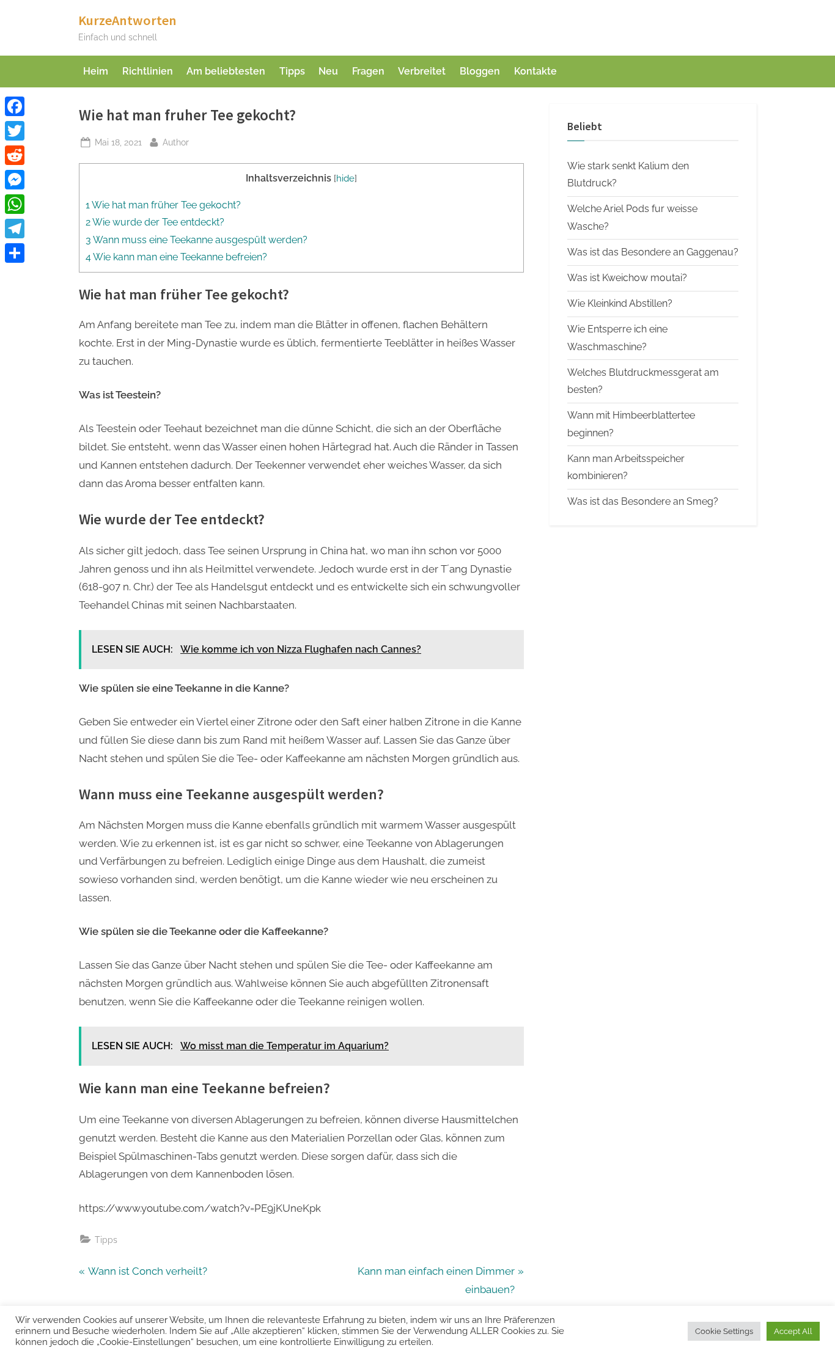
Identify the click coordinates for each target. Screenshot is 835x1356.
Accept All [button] (793, 1331)
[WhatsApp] (14, 204)
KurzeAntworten (127, 20)
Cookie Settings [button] (724, 1331)
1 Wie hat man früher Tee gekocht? (163, 205)
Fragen (368, 71)
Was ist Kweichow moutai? (627, 278)
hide (345, 178)
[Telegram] (14, 228)
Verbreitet (422, 71)
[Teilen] (14, 253)
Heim (95, 71)
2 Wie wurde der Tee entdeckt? (155, 222)
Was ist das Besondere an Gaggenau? (652, 252)
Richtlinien (147, 71)
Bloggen (480, 71)
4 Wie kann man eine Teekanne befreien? (176, 257)
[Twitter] (14, 131)
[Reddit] (14, 155)
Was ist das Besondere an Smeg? (642, 501)
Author (176, 141)
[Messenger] (14, 179)
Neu (328, 71)
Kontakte (535, 71)
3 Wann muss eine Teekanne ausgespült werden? (196, 240)
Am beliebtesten (225, 71)
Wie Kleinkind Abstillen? (619, 303)
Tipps (292, 71)
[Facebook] (14, 106)
